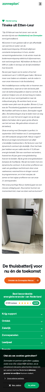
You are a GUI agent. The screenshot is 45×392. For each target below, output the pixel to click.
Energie (6, 349)
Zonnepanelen (10, 335)
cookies (35, 361)
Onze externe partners (15, 378)
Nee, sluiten (16, 385)
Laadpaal (7, 342)
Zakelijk (6, 327)
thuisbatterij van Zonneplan (30, 35)
